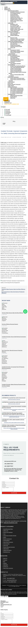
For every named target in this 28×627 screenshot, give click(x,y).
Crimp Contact (6, 543)
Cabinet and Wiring (7, 550)
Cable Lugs (3, 142)
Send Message (14, 492)
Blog (4, 561)
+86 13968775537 (8, 466)
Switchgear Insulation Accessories (15, 62)
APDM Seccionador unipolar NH (14, 403)
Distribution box (6, 552)
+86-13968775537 (13, 1)
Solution (5, 563)
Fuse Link (12, 47)
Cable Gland (6, 548)
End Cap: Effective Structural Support (10, 324)
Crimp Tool (5, 545)
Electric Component (7, 538)
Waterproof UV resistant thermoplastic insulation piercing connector (14, 410)
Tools (4, 534)
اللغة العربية (8, 115)
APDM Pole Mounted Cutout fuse (14, 399)
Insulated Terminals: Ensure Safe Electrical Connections (14, 336)
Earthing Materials (14, 35)
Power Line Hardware (8, 532)
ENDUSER (5, 564)
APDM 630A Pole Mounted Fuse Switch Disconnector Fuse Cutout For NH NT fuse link (14, 416)
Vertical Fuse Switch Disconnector (14, 53)
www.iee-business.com (10, 522)
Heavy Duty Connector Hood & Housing (17, 80)
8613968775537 (4, 602)
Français (7, 111)
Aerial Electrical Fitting (8, 529)
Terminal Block (6, 540)
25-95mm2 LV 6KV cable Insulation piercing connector (14, 422)
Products (5, 560)
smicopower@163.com (5, 1)
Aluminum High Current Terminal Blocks (17, 73)
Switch (4, 537)
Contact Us (5, 566)
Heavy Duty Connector (11, 104)
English (3, 106)
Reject (6, 596)
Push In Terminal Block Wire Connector (16, 75)
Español (7, 113)
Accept (2, 596)
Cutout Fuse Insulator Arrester (9, 535)
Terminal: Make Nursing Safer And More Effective (13, 289)
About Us (5, 558)
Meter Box (12, 97)
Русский (7, 109)
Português (8, 112)
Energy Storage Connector (9, 547)
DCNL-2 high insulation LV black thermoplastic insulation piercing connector (14, 429)
